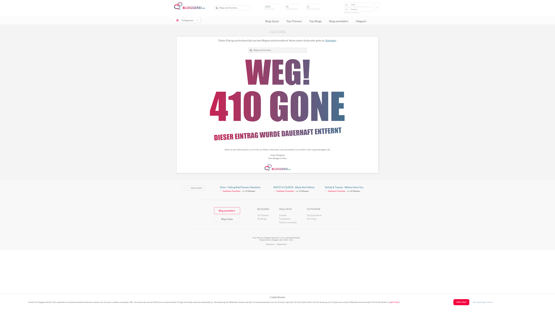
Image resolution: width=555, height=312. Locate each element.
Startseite (330, 40)
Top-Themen (294, 21)
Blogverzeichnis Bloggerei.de (189, 6)
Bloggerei (263, 209)
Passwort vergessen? (352, 12)
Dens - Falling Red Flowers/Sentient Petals (240, 187)
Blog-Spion (272, 21)
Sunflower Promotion (231, 191)
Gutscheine (313, 209)
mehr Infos (394, 302)
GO (377, 7)
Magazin (361, 21)
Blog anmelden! (338, 21)
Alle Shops (312, 218)
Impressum (270, 244)
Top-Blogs (315, 21)
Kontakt (282, 215)
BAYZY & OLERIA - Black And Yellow (293, 187)
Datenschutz (282, 244)
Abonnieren (196, 188)
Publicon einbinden (288, 222)
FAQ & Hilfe (285, 209)
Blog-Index (227, 219)
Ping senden (285, 218)
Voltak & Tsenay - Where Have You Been (344, 187)
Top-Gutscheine (314, 215)
